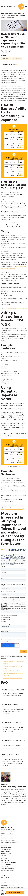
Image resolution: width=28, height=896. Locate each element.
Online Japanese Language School (9, 842)
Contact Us (4, 855)
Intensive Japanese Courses (8, 829)
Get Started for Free (15, 892)
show (16, 64)
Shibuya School (6, 846)
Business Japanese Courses (8, 840)
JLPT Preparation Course (7, 833)
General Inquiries (6, 6)
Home (2, 13)
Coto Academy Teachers (13, 786)
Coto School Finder (7, 864)
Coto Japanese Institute (8, 862)
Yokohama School (6, 853)
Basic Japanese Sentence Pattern (17, 308)
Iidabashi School (6, 849)
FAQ (2, 872)
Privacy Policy (4, 882)
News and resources (11, 13)
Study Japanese (17, 58)
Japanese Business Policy (7, 885)
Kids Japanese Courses (7, 838)
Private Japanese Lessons (7, 836)
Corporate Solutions (8, 870)
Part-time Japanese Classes (8, 831)
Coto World (5, 860)
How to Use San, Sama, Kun (11, 671)
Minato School (5, 851)
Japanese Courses (6, 827)
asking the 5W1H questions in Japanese (12, 509)
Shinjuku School (6, 847)
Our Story (4, 858)
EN (15, 6)
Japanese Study (6, 58)
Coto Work (4, 866)
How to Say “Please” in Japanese (12, 678)
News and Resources (7, 868)
